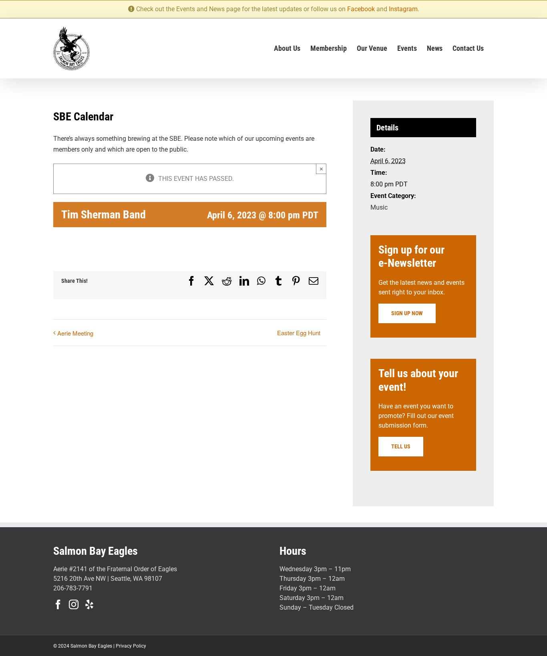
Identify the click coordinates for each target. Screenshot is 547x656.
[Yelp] (89, 604)
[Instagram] (73, 604)
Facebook (361, 9)
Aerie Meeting (75, 333)
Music (379, 207)
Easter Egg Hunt (298, 332)
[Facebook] (58, 604)
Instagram (403, 9)
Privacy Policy (131, 646)
